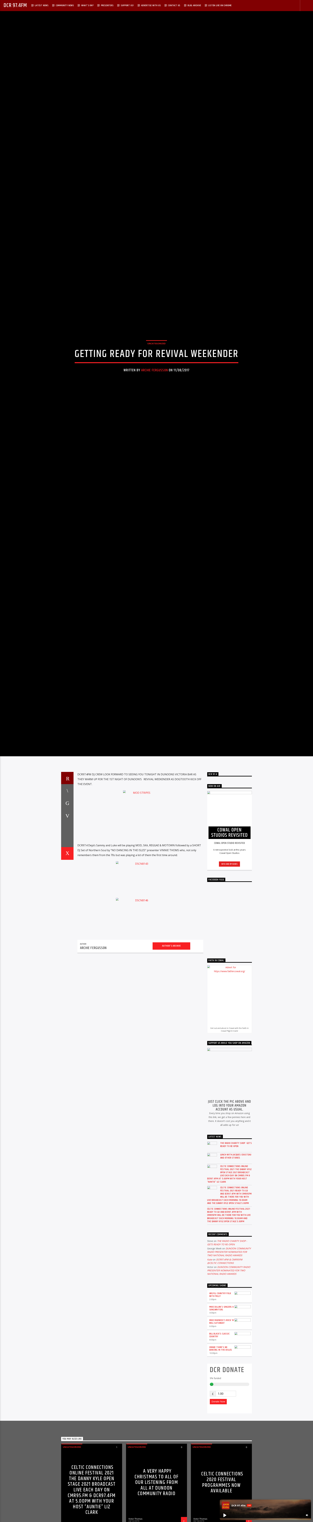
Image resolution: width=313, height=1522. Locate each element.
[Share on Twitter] (67, 881)
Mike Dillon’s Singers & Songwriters (221, 1386)
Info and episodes (229, 942)
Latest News (42, 5)
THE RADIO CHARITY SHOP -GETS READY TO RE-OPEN (236, 1223)
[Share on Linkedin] (67, 906)
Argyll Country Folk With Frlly (220, 1373)
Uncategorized (156, 379)
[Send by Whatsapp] (67, 919)
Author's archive (171, 1024)
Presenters (107, 5)
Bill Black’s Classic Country (219, 1413)
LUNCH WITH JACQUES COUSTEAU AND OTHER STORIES (236, 1234)
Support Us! (127, 5)
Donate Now (218, 1479)
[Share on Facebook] (67, 868)
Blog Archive (194, 5)
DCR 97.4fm (15, 5)
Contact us (174, 5)
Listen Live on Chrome (220, 5)
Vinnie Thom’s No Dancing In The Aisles (220, 1427)
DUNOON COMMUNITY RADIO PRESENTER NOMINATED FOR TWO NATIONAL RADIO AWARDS (229, 1330)
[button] (225, 1515)
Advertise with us (151, 5)
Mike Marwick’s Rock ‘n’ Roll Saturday (221, 1400)
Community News (65, 5)
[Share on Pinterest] (67, 894)
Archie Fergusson (154, 406)
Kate (209, 1337)
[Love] (67, 932)
